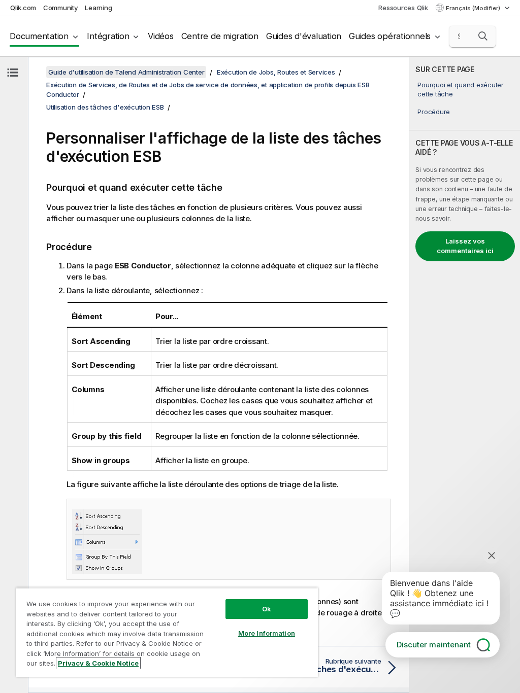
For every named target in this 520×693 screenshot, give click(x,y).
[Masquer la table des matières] (12, 72)
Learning (98, 8)
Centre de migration (219, 36)
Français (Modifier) (474, 8)
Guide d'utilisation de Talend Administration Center (126, 72)
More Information (266, 633)
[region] (167, 632)
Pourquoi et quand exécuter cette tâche (460, 89)
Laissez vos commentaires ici (465, 246)
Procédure (433, 112)
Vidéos (161, 36)
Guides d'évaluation (303, 36)
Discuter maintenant (434, 644)
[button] (483, 36)
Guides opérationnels (390, 36)
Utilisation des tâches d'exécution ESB (105, 107)
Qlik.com (23, 8)
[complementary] (464, 375)
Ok (266, 609)
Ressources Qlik (403, 8)
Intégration (108, 36)
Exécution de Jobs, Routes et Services (276, 72)
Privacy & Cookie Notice (98, 663)
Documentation (39, 36)
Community (60, 8)
